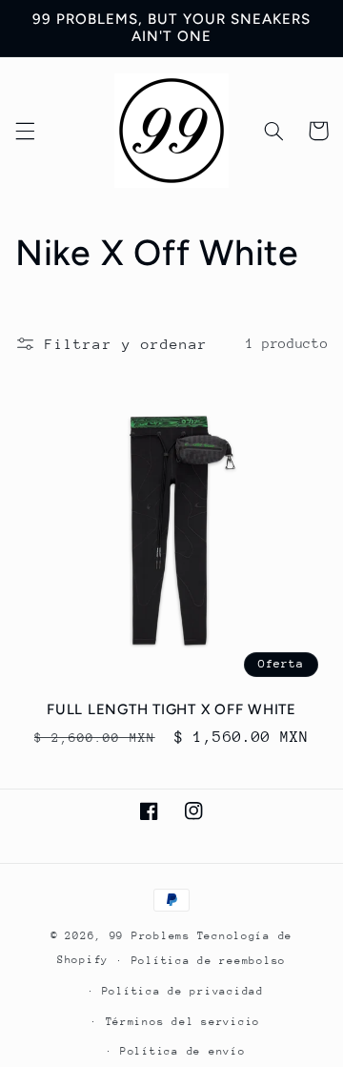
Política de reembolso (208, 960)
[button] (25, 131)
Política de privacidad (183, 991)
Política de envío (183, 1051)
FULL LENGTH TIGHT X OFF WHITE (171, 709)
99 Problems (150, 936)
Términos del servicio (183, 1022)
